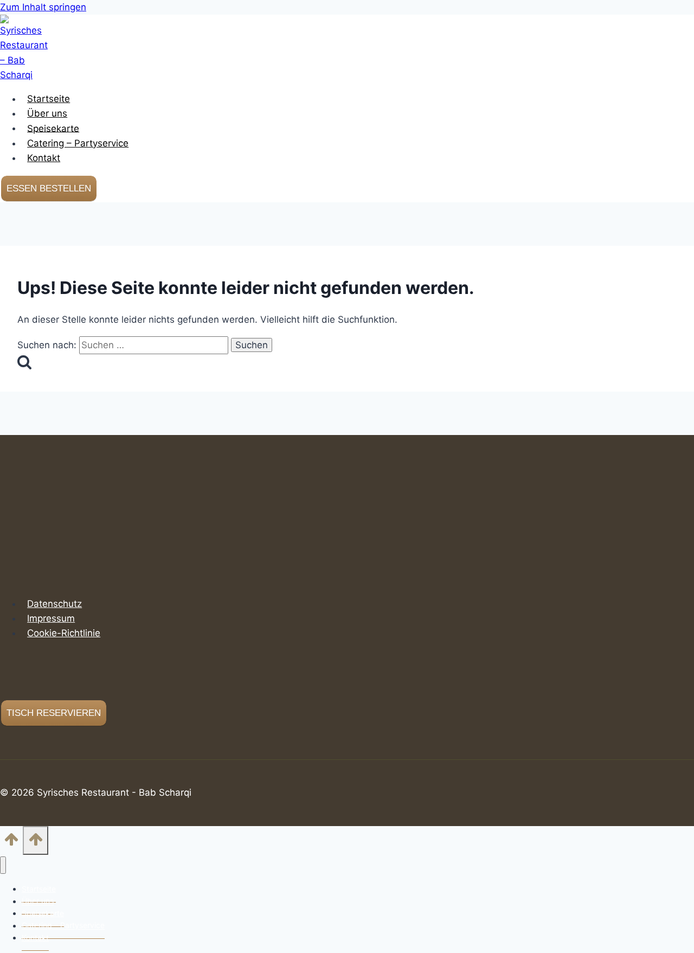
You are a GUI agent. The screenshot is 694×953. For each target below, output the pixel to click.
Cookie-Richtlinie (63, 633)
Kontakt (43, 157)
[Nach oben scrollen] (11, 843)
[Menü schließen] (3, 865)
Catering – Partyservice (77, 143)
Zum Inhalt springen (43, 7)
